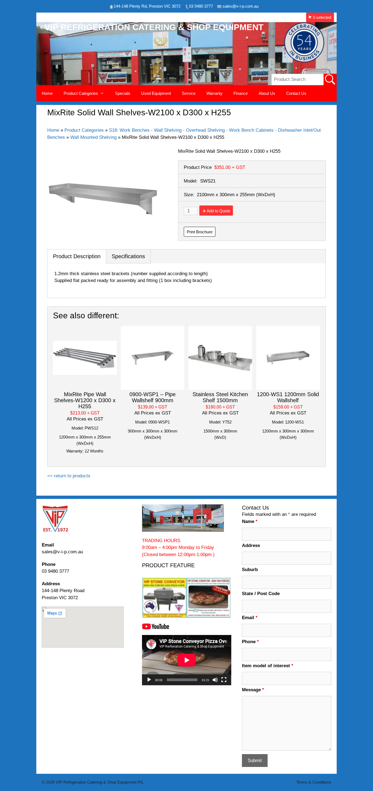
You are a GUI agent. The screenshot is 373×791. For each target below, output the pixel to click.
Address (251, 545)
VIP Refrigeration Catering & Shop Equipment (154, 27)
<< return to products (68, 475)
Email (249, 617)
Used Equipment (156, 93)
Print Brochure (199, 232)
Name (249, 521)
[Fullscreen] (224, 680)
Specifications (128, 256)
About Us (267, 93)
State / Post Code (261, 593)
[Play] (149, 680)
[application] (186, 660)
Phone (250, 641)
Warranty (214, 93)
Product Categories (84, 130)
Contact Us (296, 93)
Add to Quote (218, 210)
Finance (240, 93)
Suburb (250, 569)
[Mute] (215, 680)
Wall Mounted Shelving (93, 137)
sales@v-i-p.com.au (62, 551)
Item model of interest (267, 665)
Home (47, 93)
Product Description (76, 256)
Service (189, 93)
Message (253, 689)
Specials (122, 93)
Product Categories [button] (81, 93)
